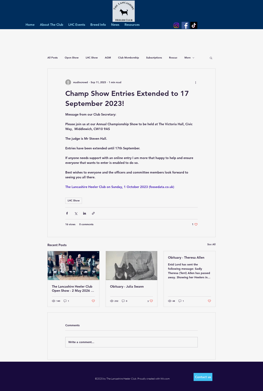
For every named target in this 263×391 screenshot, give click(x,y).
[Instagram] (176, 25)
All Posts (52, 57)
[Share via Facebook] (67, 213)
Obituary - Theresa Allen (186, 257)
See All (211, 244)
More (187, 57)
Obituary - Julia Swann (127, 286)
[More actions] (195, 82)
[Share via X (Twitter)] (75, 213)
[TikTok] (193, 25)
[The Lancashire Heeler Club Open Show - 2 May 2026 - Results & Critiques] (73, 265)
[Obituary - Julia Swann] (131, 265)
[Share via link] (93, 213)
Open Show (72, 57)
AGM (108, 57)
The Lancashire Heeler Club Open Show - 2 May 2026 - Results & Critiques (72, 288)
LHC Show (92, 57)
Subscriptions (154, 57)
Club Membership (128, 57)
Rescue (173, 57)
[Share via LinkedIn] (84, 213)
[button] (211, 57)
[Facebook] (185, 25)
